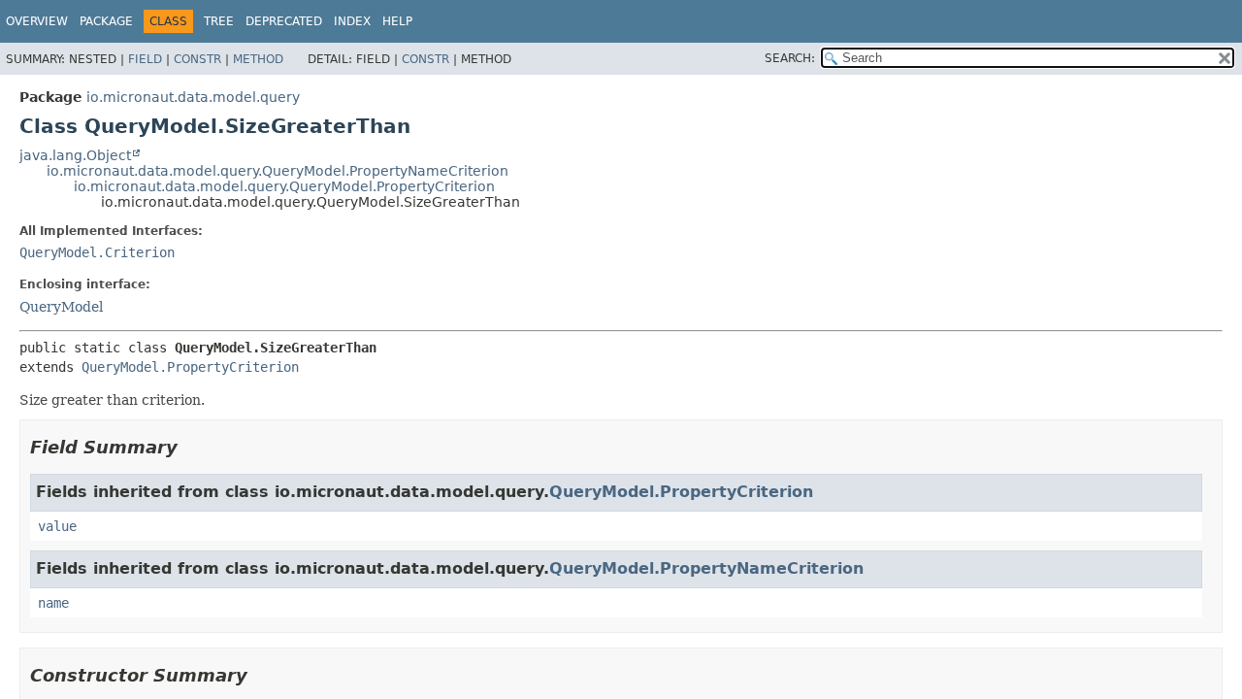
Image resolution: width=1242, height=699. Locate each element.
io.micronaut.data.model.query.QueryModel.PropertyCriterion (284, 186)
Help (397, 21)
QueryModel (61, 307)
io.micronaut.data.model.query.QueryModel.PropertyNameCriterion (277, 171)
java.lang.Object (75, 155)
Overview (37, 21)
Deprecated (283, 21)
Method (258, 59)
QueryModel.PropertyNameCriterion (706, 568)
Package (106, 21)
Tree (219, 21)
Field (145, 59)
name (53, 603)
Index (352, 21)
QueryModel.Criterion (97, 252)
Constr (197, 59)
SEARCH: (790, 58)
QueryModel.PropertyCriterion (190, 367)
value (57, 526)
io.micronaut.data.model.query (193, 97)
